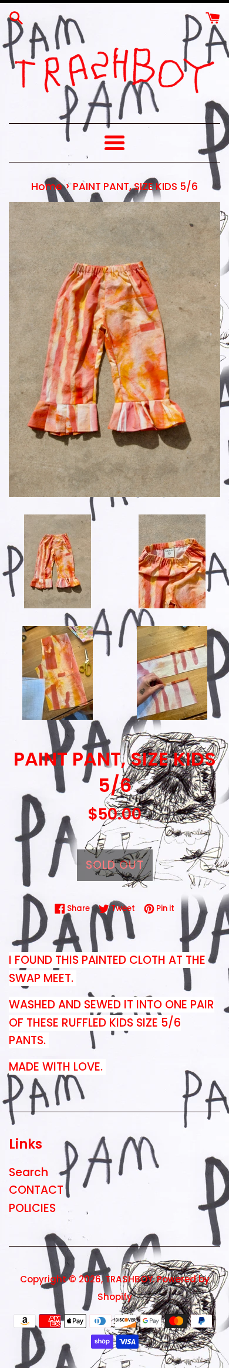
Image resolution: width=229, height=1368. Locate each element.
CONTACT (36, 1190)
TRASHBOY (129, 1279)
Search (28, 1172)
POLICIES (32, 1208)
